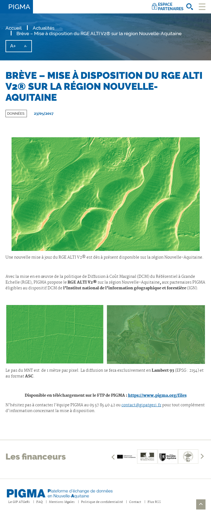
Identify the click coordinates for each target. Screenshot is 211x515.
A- (27, 47)
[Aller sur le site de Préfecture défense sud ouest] (188, 456)
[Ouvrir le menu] (202, 6)
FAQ (39, 502)
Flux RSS (154, 502)
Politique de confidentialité (102, 502)
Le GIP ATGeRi (19, 502)
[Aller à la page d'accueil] (64, 492)
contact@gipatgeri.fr (141, 405)
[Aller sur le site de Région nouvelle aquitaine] (168, 456)
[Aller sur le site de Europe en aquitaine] (127, 456)
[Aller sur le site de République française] (147, 456)
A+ (15, 47)
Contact (135, 502)
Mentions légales (62, 502)
